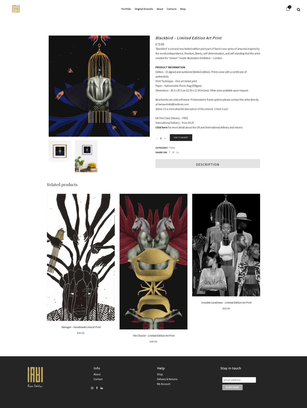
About (97, 374)
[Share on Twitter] (173, 152)
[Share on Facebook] (169, 152)
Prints (172, 147)
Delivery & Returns (167, 379)
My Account (163, 384)
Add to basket (181, 137)
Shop (160, 374)
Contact (98, 379)
